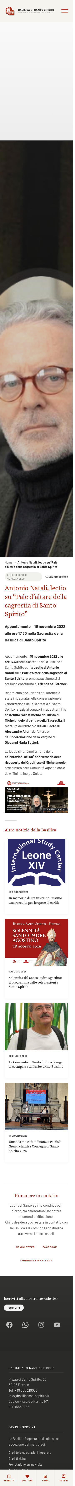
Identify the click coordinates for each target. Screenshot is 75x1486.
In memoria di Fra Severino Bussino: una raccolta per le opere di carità (36, 900)
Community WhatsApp (36, 1260)
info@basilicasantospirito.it (29, 1396)
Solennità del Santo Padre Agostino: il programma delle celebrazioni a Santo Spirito (35, 982)
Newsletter (25, 1247)
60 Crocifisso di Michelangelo (16, 577)
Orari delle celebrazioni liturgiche (30, 1452)
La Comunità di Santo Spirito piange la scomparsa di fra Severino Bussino (36, 1064)
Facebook (50, 1247)
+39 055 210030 (26, 1390)
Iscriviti (14, 1307)
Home (8, 562)
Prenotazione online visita (25, 1464)
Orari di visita (17, 1458)
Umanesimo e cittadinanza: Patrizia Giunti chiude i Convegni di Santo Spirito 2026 (35, 1146)
